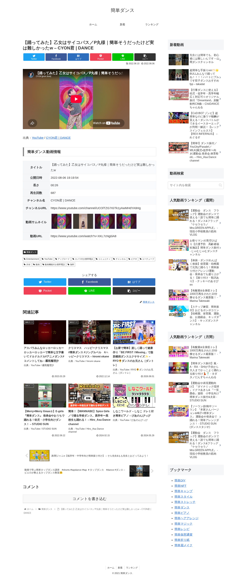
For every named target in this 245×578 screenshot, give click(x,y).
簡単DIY (180, 480)
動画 (38, 264)
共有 (28, 264)
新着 (120, 567)
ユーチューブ (148, 259)
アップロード (64, 259)
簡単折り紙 (182, 540)
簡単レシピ (182, 529)
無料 (72, 264)
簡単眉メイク (183, 545)
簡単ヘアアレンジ (186, 518)
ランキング (132, 567)
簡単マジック (183, 523)
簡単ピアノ (182, 513)
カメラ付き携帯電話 (84, 259)
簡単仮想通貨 (183, 534)
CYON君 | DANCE (58, 137)
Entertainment (32, 259)
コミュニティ (104, 259)
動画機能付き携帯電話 (55, 264)
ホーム (110, 567)
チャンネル (121, 259)
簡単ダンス (31, 252)
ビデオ (134, 259)
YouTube (38, 137)
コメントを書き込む (89, 499)
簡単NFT (180, 485)
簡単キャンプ (183, 491)
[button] (220, 185)
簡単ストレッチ (185, 502)
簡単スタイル (183, 496)
